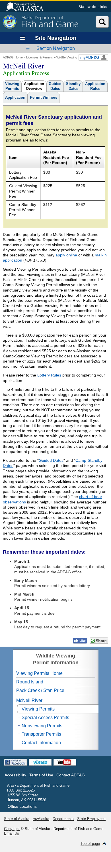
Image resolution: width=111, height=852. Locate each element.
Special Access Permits (45, 717)
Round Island (29, 681)
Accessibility (15, 775)
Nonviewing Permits (42, 725)
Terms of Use (41, 775)
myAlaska (41, 819)
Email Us (11, 833)
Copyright (12, 829)
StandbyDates (73, 86)
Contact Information (41, 742)
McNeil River (29, 700)
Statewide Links (93, 7)
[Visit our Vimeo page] (40, 762)
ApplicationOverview (34, 86)
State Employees (91, 819)
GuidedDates (55, 86)
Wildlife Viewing (66, 57)
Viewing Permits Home (39, 673)
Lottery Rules (49, 375)
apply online (66, 255)
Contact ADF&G (70, 775)
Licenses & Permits (39, 57)
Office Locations (22, 806)
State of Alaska (26, 7)
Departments (63, 819)
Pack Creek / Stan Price (40, 690)
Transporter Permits (41, 734)
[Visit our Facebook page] (15, 762)
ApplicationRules (95, 86)
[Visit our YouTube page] (65, 762)
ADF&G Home (13, 57)
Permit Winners (43, 97)
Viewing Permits (38, 709)
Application (15, 97)
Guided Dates (51, 460)
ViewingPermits (12, 86)
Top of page (90, 843)
